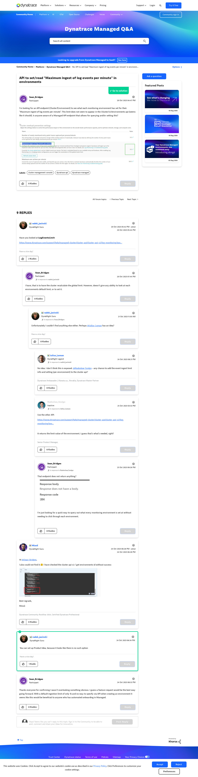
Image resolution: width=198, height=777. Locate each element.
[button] (160, 764)
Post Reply (122, 721)
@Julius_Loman (94, 325)
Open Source (74, 14)
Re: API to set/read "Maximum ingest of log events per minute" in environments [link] (106, 67)
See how (122, 60)
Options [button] (176, 67)
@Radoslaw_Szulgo (82, 368)
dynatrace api (62, 172)
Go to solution (119, 90)
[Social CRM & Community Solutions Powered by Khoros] (175, 741)
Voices (102, 14)
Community (115, 14)
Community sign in (171, 14)
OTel (61, 14)
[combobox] (99, 41)
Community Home (24, 14)
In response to (48, 279)
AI (53, 14)
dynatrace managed (80, 172)
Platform (43, 14)
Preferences (169, 771)
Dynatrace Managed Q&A (58, 67)
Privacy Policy (99, 766)
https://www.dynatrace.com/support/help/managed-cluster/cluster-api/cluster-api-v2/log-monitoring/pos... (70, 242)
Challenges (89, 14)
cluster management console (40, 172)
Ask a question (154, 76)
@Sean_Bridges (29, 559)
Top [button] (21, 740)
